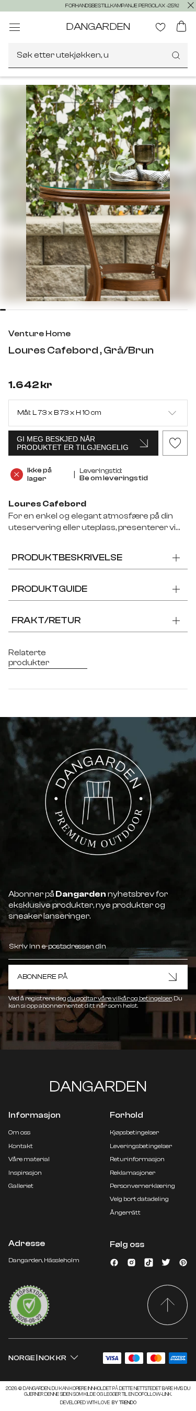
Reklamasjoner (132, 1172)
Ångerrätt (125, 1212)
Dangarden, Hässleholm (43, 1260)
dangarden (98, 26)
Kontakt (20, 1146)
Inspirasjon (25, 1172)
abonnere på (42, 977)
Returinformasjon (137, 1159)
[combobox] (98, 55)
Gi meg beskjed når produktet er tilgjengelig (73, 443)
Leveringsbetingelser (141, 1146)
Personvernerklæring (142, 1185)
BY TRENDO (123, 1402)
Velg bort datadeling (139, 1199)
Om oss (19, 1132)
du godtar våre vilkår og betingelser (119, 998)
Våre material (29, 1159)
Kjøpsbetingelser (134, 1132)
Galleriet (20, 1185)
